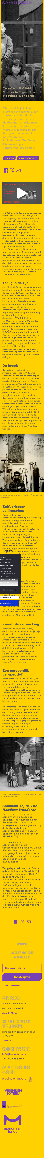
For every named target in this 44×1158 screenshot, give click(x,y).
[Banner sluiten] (18, 551)
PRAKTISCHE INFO (28, 158)
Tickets (6, 1040)
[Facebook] (15, 922)
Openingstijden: (17, 1024)
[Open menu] (40, 2)
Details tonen (8, 590)
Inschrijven (22, 977)
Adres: (11, 998)
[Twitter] (22, 922)
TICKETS (9, 158)
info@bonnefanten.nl (14, 1054)
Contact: (16, 1048)
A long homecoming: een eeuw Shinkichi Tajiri (21, 882)
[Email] (29, 922)
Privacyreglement (12, 985)
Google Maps (9, 1013)
